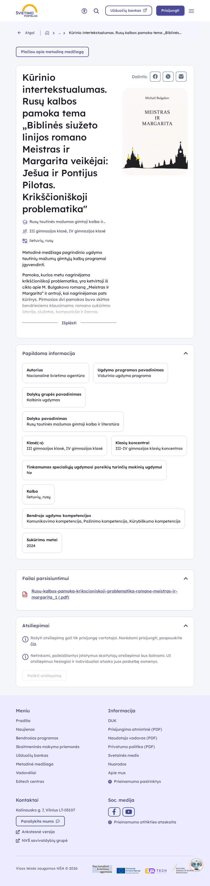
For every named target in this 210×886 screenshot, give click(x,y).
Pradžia (23, 720)
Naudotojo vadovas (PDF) (132, 738)
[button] (96, 10)
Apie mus (116, 772)
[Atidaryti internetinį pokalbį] (196, 865)
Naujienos (25, 729)
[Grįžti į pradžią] (51, 33)
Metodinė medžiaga (35, 764)
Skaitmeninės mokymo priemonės (47, 746)
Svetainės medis (123, 755)
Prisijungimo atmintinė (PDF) (135, 729)
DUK (112, 720)
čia (33, 643)
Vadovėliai (26, 772)
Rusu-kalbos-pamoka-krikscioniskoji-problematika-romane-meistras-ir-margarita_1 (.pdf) (104, 594)
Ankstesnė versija (38, 831)
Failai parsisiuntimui (45, 578)
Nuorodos (117, 764)
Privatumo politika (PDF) (131, 746)
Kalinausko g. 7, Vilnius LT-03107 (45, 810)
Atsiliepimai (35, 626)
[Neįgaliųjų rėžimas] (84, 10)
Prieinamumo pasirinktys (137, 781)
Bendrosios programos (37, 738)
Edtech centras (30, 781)
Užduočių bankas (32, 755)
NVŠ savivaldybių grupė (45, 840)
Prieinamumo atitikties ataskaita (145, 822)
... (59, 32)
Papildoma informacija (48, 353)
